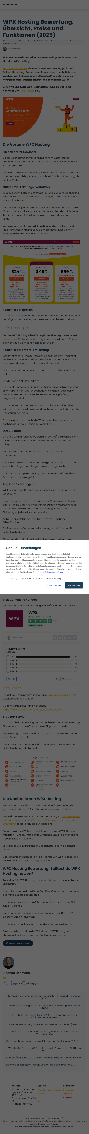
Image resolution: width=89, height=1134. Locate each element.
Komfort (39, 579)
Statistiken (26, 579)
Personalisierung (54, 579)
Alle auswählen (74, 585)
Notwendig (12, 579)
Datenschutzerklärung (54, 572)
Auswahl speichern (54, 585)
